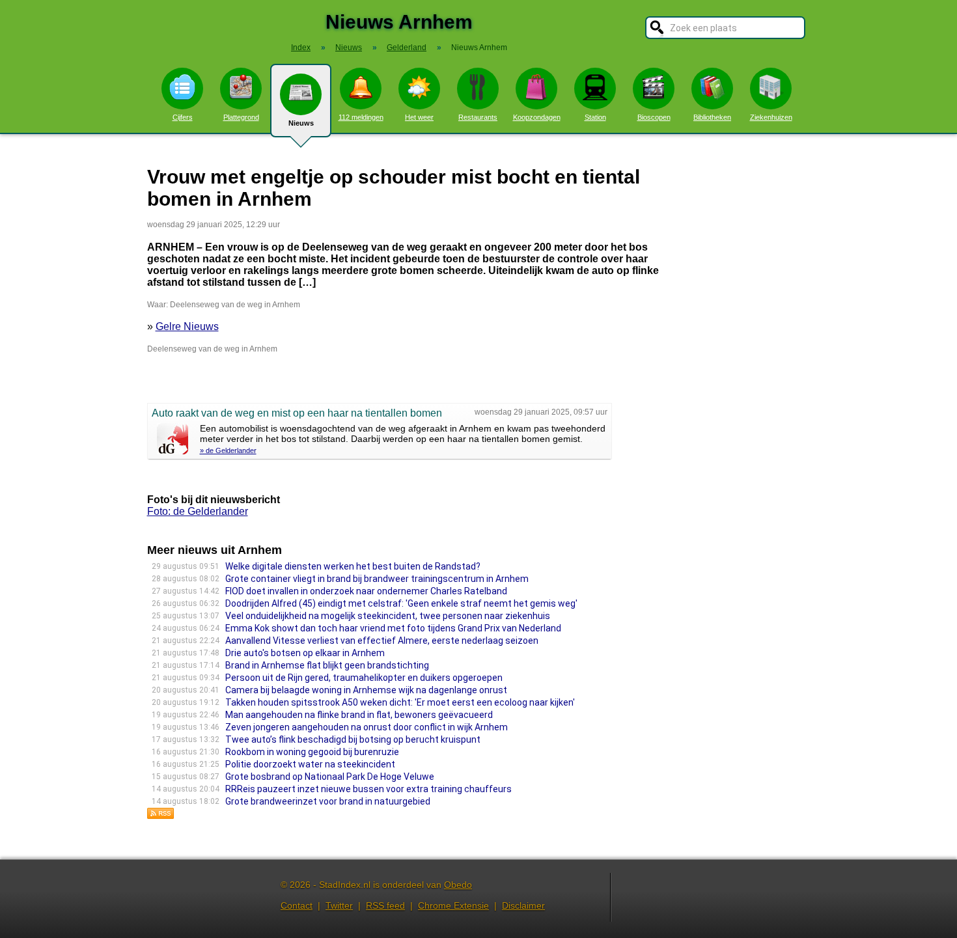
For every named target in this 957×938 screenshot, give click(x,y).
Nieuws (301, 123)
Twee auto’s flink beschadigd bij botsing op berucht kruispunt (352, 739)
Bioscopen (654, 117)
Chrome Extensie (453, 905)
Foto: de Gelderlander (197, 511)
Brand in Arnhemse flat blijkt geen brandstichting (327, 665)
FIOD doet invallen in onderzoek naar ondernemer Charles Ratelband (366, 591)
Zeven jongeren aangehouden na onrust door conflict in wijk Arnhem (366, 727)
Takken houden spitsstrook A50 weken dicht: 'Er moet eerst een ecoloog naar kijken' (400, 702)
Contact (296, 905)
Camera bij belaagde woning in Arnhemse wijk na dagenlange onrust (366, 690)
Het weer (419, 117)
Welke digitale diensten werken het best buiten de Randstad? (352, 566)
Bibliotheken (712, 117)
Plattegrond (241, 117)
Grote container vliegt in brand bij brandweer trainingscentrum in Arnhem (377, 578)
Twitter (339, 905)
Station (595, 117)
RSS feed (385, 905)
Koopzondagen (537, 117)
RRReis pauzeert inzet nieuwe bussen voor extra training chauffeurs (368, 789)
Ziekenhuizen (771, 117)
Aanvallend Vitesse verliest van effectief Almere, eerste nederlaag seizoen (381, 640)
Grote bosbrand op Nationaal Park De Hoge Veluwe (329, 776)
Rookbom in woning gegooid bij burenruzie (312, 752)
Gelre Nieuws (187, 326)
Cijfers (183, 117)
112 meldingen (361, 117)
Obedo (458, 884)
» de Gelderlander (228, 450)
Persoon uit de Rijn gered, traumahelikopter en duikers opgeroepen (364, 677)
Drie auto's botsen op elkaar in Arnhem (305, 653)
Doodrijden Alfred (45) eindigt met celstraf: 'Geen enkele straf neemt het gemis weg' (401, 603)
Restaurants (477, 117)
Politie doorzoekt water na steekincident (310, 764)
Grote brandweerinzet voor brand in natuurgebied (327, 801)
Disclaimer (523, 905)
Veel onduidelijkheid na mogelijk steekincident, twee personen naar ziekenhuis (387, 616)
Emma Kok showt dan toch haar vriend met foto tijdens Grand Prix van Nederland (393, 628)
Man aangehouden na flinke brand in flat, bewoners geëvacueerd (359, 715)
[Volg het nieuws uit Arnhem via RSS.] (160, 816)
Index (301, 47)
